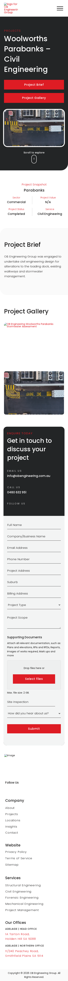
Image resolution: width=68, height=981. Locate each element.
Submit (34, 729)
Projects (12, 31)
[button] (60, 8)
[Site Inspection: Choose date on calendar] (59, 702)
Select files (34, 679)
